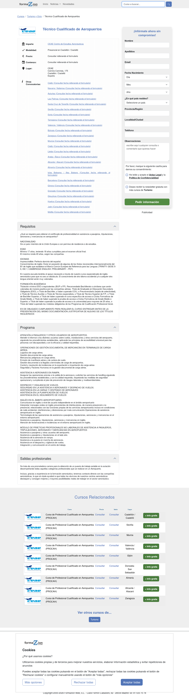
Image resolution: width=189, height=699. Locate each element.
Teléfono (129, 130)
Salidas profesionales (35, 458)
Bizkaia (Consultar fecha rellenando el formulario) (70, 130)
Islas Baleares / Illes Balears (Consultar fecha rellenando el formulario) (79, 173)
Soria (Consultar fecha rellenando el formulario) (69, 114)
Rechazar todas (83, 682)
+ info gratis (151, 515)
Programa (27, 327)
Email (127, 62)
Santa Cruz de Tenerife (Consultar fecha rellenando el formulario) (77, 103)
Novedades (68, 4)
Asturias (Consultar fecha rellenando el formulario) (70, 93)
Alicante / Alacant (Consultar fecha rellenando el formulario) (74, 161)
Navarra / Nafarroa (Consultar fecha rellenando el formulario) (75, 88)
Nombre (129, 40)
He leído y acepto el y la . (147, 176)
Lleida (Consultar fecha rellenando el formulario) (69, 151)
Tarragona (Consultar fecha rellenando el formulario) (71, 119)
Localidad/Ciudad (134, 119)
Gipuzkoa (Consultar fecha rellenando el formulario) (71, 196)
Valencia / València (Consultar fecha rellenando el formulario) (75, 125)
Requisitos (27, 226)
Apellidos (130, 51)
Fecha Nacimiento (134, 72)
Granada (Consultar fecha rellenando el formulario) (70, 190)
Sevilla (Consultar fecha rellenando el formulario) (69, 109)
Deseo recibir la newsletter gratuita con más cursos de (148, 188)
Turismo (95, 619)
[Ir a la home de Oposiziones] (28, 4)
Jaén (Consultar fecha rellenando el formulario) (69, 206)
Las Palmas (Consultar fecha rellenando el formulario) (72, 98)
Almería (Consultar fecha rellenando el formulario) (70, 167)
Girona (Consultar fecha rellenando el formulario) (69, 185)
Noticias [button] (54, 4)
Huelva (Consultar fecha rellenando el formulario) (70, 201)
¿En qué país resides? (136, 98)
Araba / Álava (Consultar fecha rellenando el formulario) (73, 156)
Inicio (45, 4)
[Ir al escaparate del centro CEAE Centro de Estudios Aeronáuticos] (30, 31)
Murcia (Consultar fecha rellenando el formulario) (70, 140)
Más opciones (33, 682)
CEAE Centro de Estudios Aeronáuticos (66, 43)
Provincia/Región (134, 109)
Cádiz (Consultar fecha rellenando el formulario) (69, 82)
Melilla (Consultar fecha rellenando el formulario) (69, 211)
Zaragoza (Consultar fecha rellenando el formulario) (71, 135)
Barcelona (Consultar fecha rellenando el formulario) (71, 180)
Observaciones (133, 141)
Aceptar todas (131, 682)
